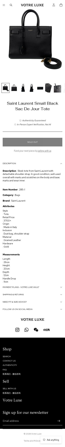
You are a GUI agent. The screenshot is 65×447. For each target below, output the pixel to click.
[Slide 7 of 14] (57, 88)
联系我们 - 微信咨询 (11, 374)
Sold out (32, 142)
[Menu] (4, 5)
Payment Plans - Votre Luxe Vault (21, 287)
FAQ (5, 369)
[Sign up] (58, 420)
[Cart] (61, 5)
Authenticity (10, 365)
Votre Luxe (36, 433)
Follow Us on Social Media (17, 309)
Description (9, 163)
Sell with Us (9, 388)
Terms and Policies (32, 440)
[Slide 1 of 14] (5, 88)
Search (7, 356)
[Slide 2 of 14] (14, 88)
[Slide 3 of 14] (22, 88)
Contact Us (9, 361)
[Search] (11, 5)
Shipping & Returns (13, 294)
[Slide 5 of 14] (40, 88)
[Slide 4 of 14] (31, 88)
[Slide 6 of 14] (48, 88)
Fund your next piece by (32, 150)
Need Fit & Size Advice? (15, 302)
